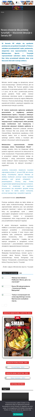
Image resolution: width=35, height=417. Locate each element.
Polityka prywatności (17, 411)
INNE (20, 273)
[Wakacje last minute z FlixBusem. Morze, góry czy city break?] (6, 280)
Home (2, 12)
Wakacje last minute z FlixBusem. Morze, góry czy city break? (21, 280)
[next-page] (6, 305)
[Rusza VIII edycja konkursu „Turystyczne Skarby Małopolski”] (6, 288)
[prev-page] (3, 305)
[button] (3, 8)
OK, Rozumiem (18, 414)
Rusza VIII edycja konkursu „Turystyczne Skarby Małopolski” (21, 288)
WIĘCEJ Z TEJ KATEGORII (10, 273)
